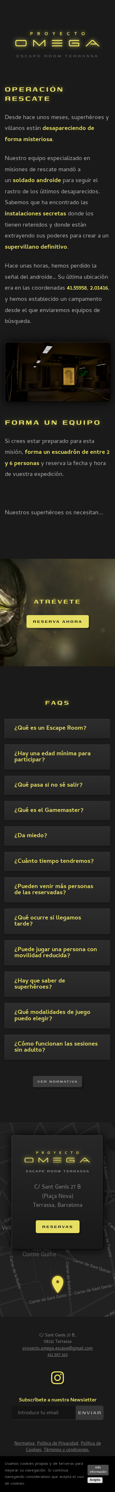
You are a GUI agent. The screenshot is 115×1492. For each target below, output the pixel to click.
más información (98, 1470)
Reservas (57, 1226)
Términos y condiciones (66, 1450)
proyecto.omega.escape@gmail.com (57, 1348)
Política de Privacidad (57, 1444)
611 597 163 (58, 1355)
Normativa (24, 1444)
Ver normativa (57, 1081)
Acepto (95, 1480)
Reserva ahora (57, 621)
